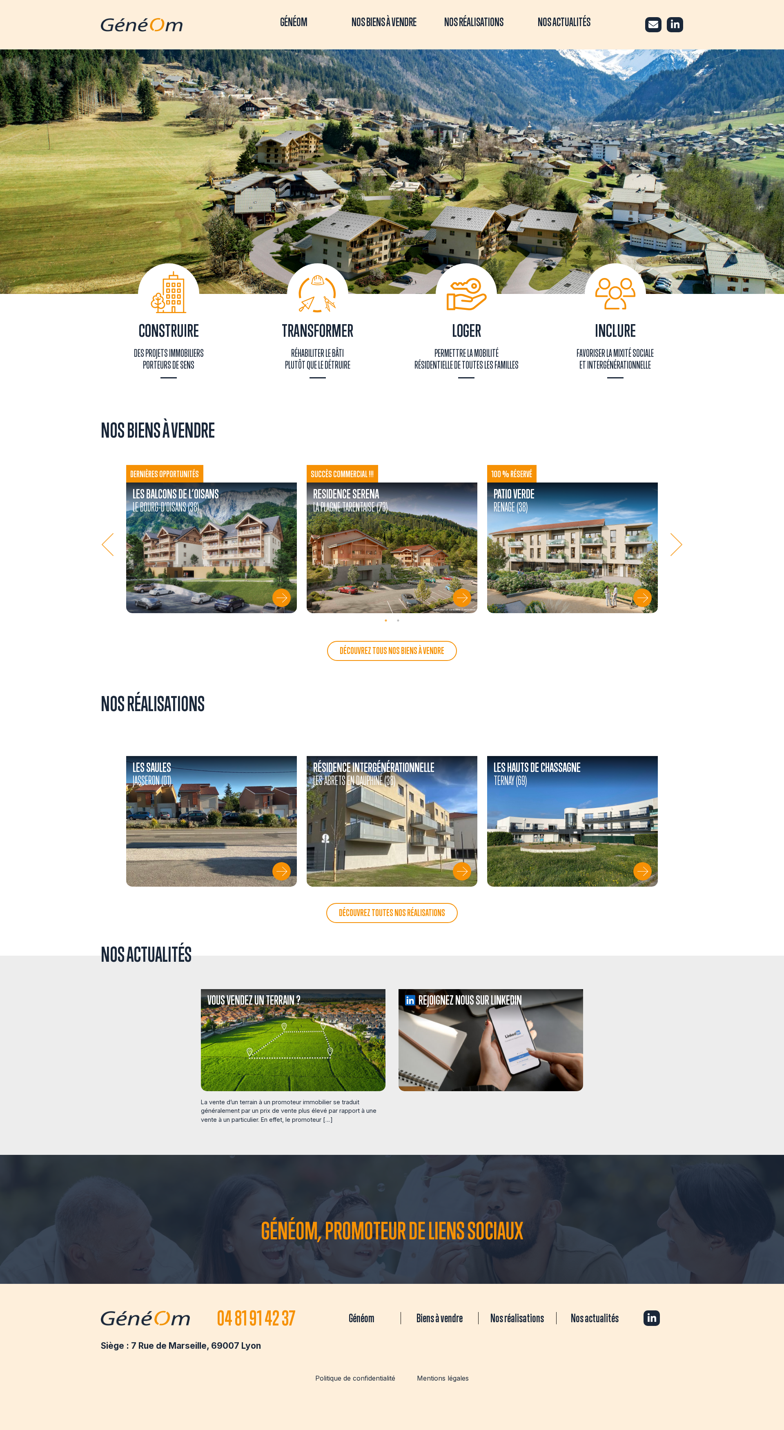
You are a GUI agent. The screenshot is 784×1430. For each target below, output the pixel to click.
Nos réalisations (473, 22)
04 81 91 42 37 (256, 1318)
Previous (109, 545)
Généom (293, 22)
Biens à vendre (439, 1317)
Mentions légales (443, 1378)
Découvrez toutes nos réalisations (392, 912)
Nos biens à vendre (384, 22)
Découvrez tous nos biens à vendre (392, 650)
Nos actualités (564, 22)
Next (675, 545)
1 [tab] (386, 620)
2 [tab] (398, 620)
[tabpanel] (211, 539)
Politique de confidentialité (355, 1378)
